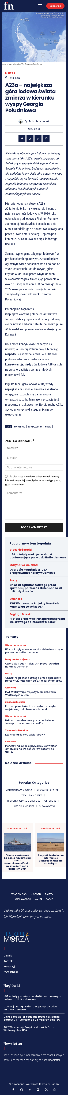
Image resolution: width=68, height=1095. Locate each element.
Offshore (16, 599)
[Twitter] (30, 138)
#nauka (48, 427)
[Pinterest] (38, 138)
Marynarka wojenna (24, 565)
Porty (13, 580)
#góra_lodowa (35, 427)
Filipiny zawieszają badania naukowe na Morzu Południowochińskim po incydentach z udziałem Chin (17, 862)
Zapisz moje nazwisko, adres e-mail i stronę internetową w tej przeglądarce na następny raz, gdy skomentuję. (33, 480)
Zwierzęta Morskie (16, 730)
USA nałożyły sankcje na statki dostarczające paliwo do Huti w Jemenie (38, 555)
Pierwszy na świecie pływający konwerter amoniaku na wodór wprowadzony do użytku (31, 749)
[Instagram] (21, 1090)
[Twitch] (38, 1090)
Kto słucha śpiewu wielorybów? (25, 734)
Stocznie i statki (21, 549)
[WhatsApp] (46, 138)
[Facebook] (21, 138)
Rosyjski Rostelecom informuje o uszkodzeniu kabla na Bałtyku (51, 859)
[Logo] (8, 6)
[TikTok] (30, 1090)
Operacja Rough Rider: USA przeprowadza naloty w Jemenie (32, 571)
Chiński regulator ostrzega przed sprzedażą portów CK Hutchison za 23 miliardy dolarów (36, 588)
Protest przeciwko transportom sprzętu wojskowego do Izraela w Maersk (37, 620)
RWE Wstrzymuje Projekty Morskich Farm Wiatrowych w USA (34, 605)
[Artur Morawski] (21, 121)
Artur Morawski (39, 121)
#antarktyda (19, 427)
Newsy (10, 72)
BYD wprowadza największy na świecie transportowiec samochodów (29, 722)
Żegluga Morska (21, 614)
